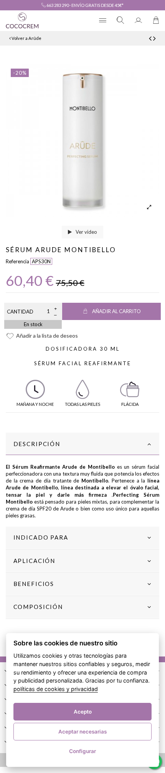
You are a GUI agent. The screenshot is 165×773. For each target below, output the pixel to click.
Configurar (82, 751)
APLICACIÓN (34, 560)
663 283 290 (57, 5)
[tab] (82, 444)
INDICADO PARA (40, 537)
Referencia (17, 261)
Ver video (85, 232)
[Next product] (154, 38)
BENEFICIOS (33, 583)
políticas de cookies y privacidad (55, 689)
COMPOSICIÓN (38, 606)
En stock (33, 324)
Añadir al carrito (116, 311)
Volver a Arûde (26, 38)
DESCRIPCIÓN (36, 443)
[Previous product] (151, 38)
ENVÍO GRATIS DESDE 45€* (97, 5)
